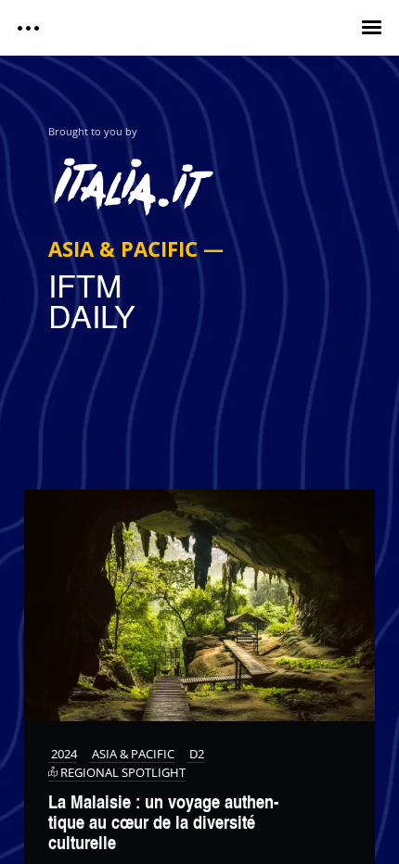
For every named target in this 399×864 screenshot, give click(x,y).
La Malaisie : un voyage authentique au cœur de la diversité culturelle (163, 822)
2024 (62, 754)
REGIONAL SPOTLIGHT (122, 773)
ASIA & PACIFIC (131, 754)
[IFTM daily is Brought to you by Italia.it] (200, 180)
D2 (195, 754)
